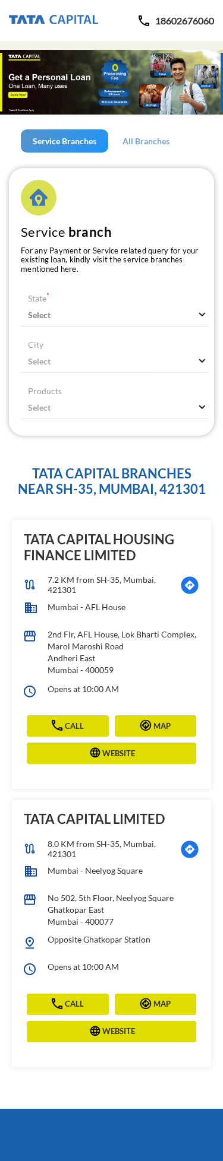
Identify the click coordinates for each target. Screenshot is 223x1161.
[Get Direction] (189, 585)
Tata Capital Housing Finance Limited (99, 547)
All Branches (146, 141)
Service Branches (64, 141)
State (38, 298)
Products (45, 391)
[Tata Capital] (53, 20)
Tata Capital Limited (94, 819)
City (35, 345)
